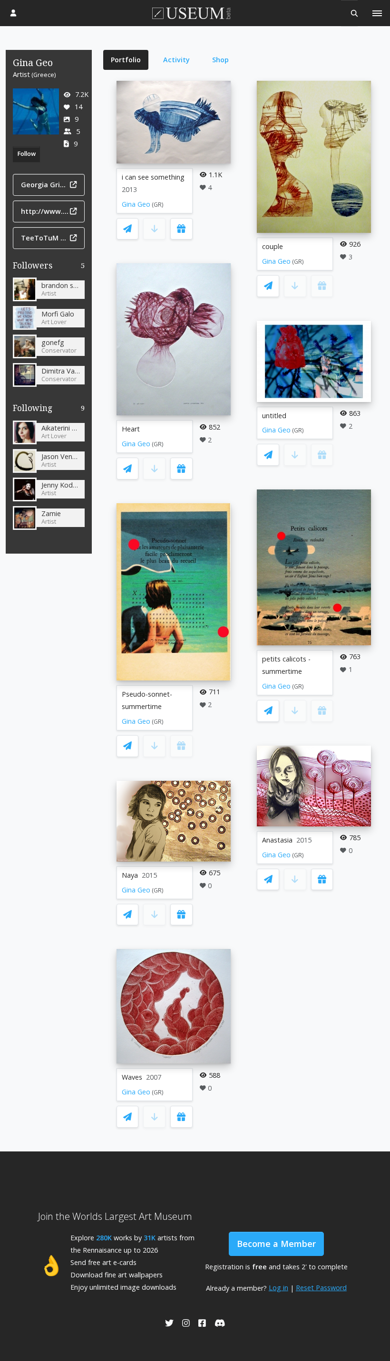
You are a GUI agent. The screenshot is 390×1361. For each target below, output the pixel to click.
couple (272, 246)
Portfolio (126, 59)
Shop (220, 59)
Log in (278, 1287)
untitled (274, 415)
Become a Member (276, 1243)
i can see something (153, 177)
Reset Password (321, 1287)
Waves (132, 1077)
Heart (131, 428)
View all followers (49, 267)
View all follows (49, 409)
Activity (176, 59)
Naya (130, 875)
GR (158, 205)
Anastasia (277, 839)
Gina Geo (136, 204)
